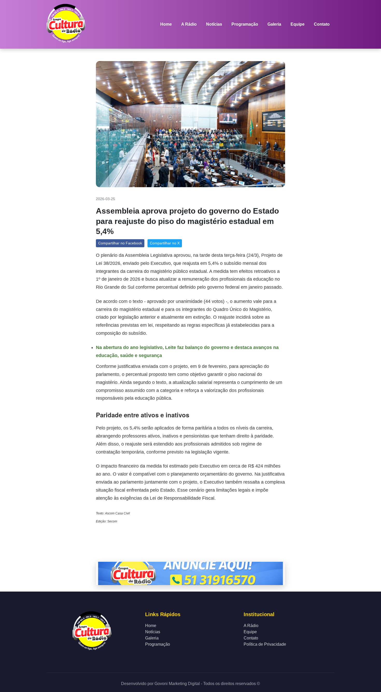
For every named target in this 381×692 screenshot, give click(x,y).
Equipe (298, 24)
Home (166, 24)
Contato (322, 24)
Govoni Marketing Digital (176, 683)
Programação (244, 24)
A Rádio (189, 24)
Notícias (214, 24)
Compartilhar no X (165, 243)
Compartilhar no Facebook (120, 243)
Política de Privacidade (265, 644)
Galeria (274, 24)
